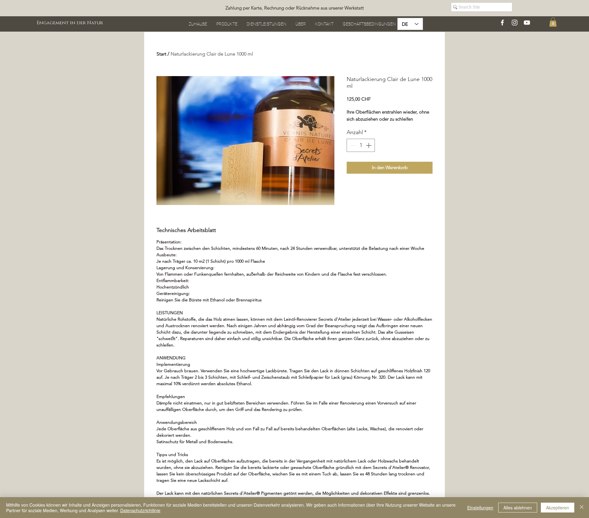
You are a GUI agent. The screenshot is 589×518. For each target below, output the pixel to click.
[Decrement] (352, 145)
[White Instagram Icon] (514, 22)
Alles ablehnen (517, 507)
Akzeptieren (557, 507)
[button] (553, 22)
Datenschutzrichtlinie (140, 510)
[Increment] (369, 145)
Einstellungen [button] (480, 507)
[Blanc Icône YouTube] (527, 22)
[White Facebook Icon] (502, 22)
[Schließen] (581, 507)
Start (161, 54)
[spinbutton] (360, 145)
